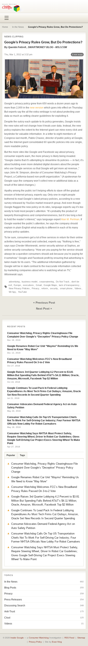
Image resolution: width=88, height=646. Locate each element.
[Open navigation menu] (6, 18)
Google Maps (50, 285)
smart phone (66, 288)
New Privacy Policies (19, 288)
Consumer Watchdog (39, 638)
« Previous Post (44, 302)
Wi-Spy (12, 292)
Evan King (57, 642)
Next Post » (44, 308)
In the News (18, 27)
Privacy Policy (35, 642)
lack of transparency (69, 285)
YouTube (22, 292)
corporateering (46, 281)
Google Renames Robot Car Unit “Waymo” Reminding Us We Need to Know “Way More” (42, 348)
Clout (7, 617)
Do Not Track (62, 281)
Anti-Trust (9, 611)
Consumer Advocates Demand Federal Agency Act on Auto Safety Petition (42, 406)
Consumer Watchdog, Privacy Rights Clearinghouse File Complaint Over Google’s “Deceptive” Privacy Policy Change (42, 335)
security (54, 288)
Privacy (35, 288)
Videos (77, 288)
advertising (14, 281)
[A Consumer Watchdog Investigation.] (13, 8)
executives (28, 285)
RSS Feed (69, 638)
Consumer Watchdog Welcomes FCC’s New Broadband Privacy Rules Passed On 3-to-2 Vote (39, 361)
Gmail (39, 285)
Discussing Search (14, 605)
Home (5, 27)
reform (44, 288)
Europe (17, 285)
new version (36, 107)
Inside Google (17, 638)
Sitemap (81, 638)
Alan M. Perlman (70, 219)
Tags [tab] (22, 455)
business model (29, 281)
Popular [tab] (11, 455)
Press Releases (13, 599)
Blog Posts (10, 587)
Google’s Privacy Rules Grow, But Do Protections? (43, 42)
